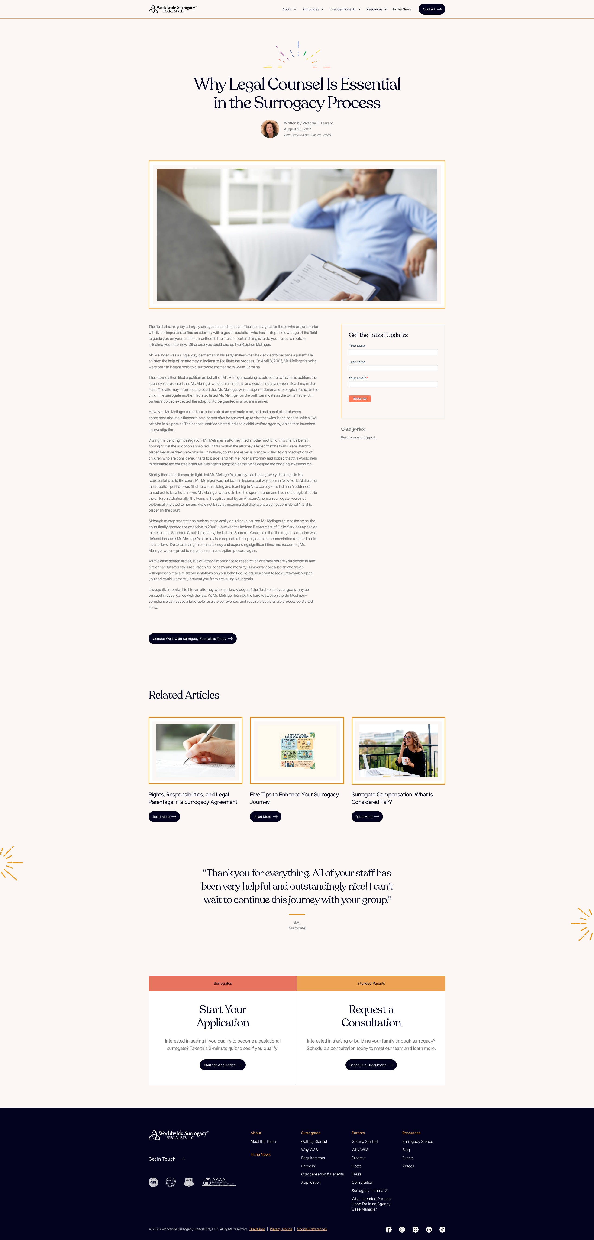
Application (311, 1182)
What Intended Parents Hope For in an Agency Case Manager (371, 1203)
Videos (408, 1166)
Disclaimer (257, 1229)
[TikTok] (442, 1230)
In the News (402, 9)
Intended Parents (343, 9)
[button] (290, 9)
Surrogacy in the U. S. (370, 1190)
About (287, 9)
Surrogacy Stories (417, 1141)
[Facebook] (389, 1230)
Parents (358, 1132)
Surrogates (310, 9)
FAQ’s (357, 1174)
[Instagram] (402, 1230)
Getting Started (314, 1141)
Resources (374, 9)
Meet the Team (263, 1141)
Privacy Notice (281, 1229)
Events (408, 1158)
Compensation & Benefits (322, 1174)
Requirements (313, 1158)
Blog (406, 1149)
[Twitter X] (416, 1230)
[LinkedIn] (429, 1230)
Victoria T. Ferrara (318, 123)
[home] (212, 9)
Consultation (362, 1182)
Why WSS (309, 1149)
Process (308, 1166)
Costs (357, 1166)
